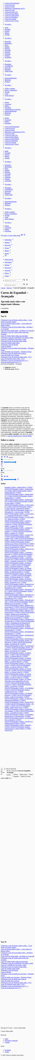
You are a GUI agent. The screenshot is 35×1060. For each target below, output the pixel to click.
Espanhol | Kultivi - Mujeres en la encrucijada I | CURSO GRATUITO (19, 603)
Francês (7, 31)
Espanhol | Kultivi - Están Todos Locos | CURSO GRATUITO (17, 707)
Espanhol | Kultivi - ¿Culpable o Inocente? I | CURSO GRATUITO (18, 553)
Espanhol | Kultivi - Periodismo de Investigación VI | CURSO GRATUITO (19, 637)
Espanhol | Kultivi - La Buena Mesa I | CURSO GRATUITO (18, 653)
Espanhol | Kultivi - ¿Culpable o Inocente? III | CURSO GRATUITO (18, 558)
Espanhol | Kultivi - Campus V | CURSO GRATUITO (17, 530)
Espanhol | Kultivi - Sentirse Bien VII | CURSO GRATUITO (19, 500)
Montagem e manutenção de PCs (15, 8)
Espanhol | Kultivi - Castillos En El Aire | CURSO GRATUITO (17, 691)
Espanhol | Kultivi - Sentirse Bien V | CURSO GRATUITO (19, 497)
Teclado (7, 92)
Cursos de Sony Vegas (11, 21)
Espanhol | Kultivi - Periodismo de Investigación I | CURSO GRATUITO (19, 620)
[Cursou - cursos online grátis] (11, 235)
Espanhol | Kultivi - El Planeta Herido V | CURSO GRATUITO (18, 574)
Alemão (7, 35)
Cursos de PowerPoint (11, 14)
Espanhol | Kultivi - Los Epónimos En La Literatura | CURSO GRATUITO (19, 719)
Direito (7, 102)
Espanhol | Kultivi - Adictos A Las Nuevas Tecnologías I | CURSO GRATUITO (19, 540)
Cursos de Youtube (10, 19)
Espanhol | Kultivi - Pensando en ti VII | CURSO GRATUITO (19, 598)
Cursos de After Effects (12, 15)
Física (6, 45)
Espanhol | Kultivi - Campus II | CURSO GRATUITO (17, 523)
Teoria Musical (9, 95)
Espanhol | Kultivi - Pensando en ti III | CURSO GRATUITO (18, 587)
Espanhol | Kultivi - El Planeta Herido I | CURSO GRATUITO (18, 564)
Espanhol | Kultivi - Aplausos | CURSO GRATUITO (18, 726)
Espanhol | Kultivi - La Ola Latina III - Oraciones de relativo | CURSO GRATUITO (18, 508)
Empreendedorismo (11, 78)
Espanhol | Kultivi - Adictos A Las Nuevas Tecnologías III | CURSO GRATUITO (19, 547)
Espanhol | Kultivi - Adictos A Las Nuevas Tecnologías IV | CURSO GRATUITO (19, 550)
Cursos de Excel (10, 5)
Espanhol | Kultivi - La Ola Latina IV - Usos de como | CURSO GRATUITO (18, 512)
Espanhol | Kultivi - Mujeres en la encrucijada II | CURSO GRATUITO (19, 606)
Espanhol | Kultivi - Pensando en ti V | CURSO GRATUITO (19, 593)
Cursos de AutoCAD (11, 12)
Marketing (8, 80)
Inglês (6, 27)
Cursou (3, 288)
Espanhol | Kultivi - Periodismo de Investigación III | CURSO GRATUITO (17, 626)
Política (7, 106)
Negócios (9, 270)
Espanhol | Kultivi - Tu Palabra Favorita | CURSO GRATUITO (19, 712)
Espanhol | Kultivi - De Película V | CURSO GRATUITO (19, 648)
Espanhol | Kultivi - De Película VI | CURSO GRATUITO (18, 651)
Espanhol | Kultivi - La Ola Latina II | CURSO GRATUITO (19, 505)
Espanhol (7, 29)
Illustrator (7, 69)
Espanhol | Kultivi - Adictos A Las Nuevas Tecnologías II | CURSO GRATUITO (19, 543)
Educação (9, 245)
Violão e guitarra (10, 88)
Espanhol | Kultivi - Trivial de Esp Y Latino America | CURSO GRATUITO (18, 728)
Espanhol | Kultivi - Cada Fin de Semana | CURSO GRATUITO (18, 696)
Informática (9, 240)
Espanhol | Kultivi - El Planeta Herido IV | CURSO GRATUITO (18, 571)
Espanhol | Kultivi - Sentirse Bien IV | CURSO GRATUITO (19, 495)
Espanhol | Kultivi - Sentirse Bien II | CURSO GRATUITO (19, 490)
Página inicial (9, 259)
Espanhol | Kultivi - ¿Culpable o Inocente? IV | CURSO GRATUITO (19, 561)
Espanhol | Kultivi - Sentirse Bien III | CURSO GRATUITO (18, 492)
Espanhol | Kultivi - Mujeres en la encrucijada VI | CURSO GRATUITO (17, 617)
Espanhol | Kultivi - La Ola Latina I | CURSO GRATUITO (19, 503)
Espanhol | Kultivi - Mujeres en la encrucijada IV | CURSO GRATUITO (19, 611)
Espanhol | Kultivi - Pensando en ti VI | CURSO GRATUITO (19, 595)
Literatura (8, 54)
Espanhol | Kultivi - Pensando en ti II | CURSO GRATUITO (19, 585)
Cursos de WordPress (11, 17)
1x (1, 464)
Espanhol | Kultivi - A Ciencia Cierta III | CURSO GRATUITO (18, 669)
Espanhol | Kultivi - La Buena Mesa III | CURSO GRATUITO (18, 659)
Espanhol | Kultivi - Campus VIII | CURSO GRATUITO (17, 537)
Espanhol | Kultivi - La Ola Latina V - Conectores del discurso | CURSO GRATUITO (19, 515)
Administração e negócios (13, 109)
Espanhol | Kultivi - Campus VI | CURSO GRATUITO (18, 533)
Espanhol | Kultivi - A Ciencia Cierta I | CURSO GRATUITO (18, 664)
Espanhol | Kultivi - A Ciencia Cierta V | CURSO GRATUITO (18, 675)
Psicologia (8, 108)
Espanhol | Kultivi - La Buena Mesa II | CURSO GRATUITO (17, 656)
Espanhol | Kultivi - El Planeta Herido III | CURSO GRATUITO (18, 569)
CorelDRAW (9, 66)
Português (8, 41)
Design (8, 248)
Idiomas (8, 242)
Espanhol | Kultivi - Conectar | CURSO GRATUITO (17, 683)
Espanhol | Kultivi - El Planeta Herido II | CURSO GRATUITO (18, 566)
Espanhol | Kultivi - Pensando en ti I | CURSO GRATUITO (19, 582)
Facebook (8, 1050)
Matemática (8, 43)
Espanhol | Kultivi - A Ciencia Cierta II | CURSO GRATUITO (17, 667)
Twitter (7, 1052)
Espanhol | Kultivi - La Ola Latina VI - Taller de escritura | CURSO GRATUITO (19, 519)
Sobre (6, 1039)
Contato (7, 1042)
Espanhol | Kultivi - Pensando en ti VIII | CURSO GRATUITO (19, 601)
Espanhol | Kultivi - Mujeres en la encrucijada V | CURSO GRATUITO (19, 614)
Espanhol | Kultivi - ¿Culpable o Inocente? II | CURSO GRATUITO (19, 556)
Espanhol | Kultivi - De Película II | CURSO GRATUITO (19, 641)
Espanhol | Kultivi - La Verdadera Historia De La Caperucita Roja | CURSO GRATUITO (19, 716)
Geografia (8, 50)
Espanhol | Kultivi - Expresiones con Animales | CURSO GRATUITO (18, 710)
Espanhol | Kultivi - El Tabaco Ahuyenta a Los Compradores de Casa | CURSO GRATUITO (18, 681)
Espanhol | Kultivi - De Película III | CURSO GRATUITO (18, 644)
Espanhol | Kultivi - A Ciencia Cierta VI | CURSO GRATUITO (18, 677)
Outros (8, 276)
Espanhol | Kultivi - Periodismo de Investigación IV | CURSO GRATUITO (19, 630)
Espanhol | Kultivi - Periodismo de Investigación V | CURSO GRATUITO (19, 633)
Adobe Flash (9, 71)
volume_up (2, 462)
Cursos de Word (10, 7)
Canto (6, 94)
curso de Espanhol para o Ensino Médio (19, 436)
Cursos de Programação (12, 3)
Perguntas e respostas (11, 1040)
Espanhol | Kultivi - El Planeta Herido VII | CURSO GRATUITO (18, 579)
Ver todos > (8, 24)
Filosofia (7, 52)
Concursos (8, 104)
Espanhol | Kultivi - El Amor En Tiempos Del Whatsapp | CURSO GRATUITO (18, 700)
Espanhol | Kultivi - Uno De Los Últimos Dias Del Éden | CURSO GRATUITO (19, 723)
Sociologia (8, 57)
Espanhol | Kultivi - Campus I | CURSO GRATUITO (18, 521)
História (7, 47)
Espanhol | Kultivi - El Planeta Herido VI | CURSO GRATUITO (18, 577)
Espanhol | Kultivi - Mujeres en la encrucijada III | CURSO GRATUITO (19, 608)
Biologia (7, 48)
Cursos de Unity (10, 10)
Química (7, 55)
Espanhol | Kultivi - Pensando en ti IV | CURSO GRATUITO (19, 590)
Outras (8, 253)
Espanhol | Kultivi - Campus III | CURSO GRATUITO (18, 526)
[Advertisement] (17, 389)
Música (8, 251)
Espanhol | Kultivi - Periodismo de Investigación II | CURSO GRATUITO (19, 622)
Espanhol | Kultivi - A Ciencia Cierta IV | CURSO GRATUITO (18, 672)
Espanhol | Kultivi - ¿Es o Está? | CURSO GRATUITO (19, 705)
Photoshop (8, 64)
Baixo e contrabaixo (11, 90)
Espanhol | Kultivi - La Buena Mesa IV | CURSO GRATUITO (18, 661)
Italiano (7, 33)
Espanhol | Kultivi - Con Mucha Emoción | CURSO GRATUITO (18, 694)
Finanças (7, 81)
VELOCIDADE (11, 769)
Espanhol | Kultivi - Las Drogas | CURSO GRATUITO (18, 686)
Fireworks (8, 68)
